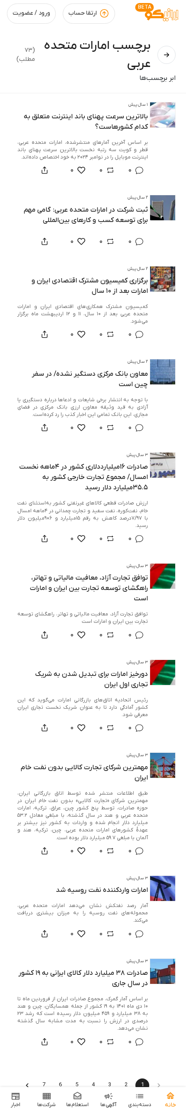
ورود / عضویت (31, 13)
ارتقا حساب (82, 13)
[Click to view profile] (163, 115)
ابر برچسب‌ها (157, 78)
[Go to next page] (27, 1085)
